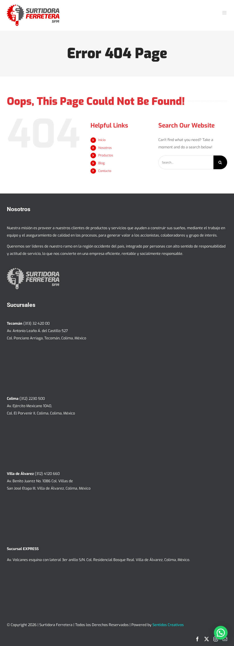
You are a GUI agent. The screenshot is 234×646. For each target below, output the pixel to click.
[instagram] (215, 639)
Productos (105, 155)
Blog (101, 163)
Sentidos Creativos (168, 624)
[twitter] (206, 639)
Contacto (104, 171)
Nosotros (105, 148)
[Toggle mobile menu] (224, 12)
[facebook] (197, 639)
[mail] (225, 639)
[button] (221, 633)
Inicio (102, 140)
